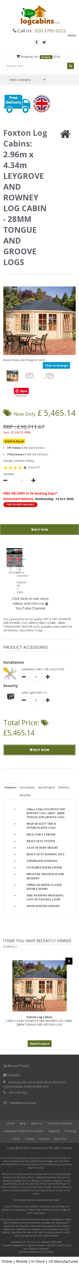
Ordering (70, 1131)
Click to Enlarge (56, 365)
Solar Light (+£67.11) (34, 692)
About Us (36, 1123)
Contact (44, 1139)
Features (11, 787)
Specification (46, 787)
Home (10, 1123)
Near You (60, 1139)
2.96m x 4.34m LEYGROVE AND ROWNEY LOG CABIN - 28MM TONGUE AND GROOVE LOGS (39, 1020)
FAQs (16, 1139)
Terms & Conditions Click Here (43, 1200)
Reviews (25, 795)
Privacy (29, 1139)
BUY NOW (41, 529)
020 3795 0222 (50, 30)
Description (27, 787)
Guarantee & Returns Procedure (23, 1131)
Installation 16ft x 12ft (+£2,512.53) (43, 669)
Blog (22, 1123)
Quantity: (8, 474)
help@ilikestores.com (23, 1103)
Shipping (53, 1131)
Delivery (63, 787)
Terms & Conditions (60, 1123)
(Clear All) (10, 946)
